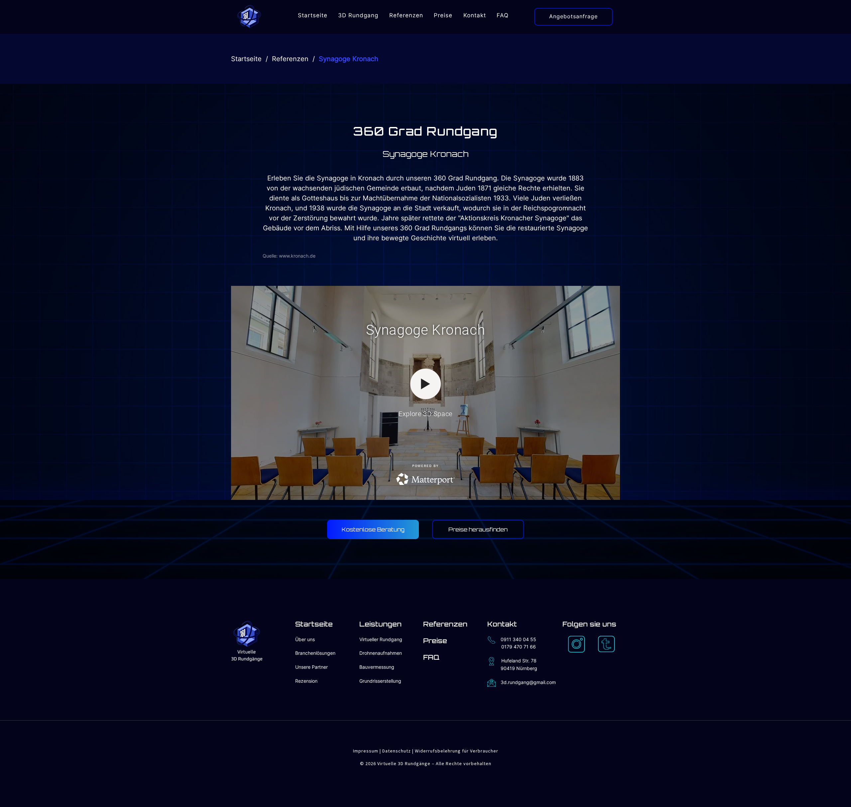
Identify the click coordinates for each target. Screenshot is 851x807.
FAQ (431, 657)
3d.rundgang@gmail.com (528, 682)
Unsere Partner (311, 667)
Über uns (305, 639)
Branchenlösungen (315, 653)
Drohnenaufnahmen (380, 653)
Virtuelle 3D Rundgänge (403, 763)
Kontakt (502, 624)
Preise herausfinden (478, 529)
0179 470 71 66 (518, 646)
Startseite (246, 59)
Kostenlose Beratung (373, 529)
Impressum (365, 751)
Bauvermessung (376, 667)
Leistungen (380, 624)
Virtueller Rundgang (380, 639)
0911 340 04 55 (518, 639)
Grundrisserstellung (380, 681)
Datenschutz (396, 751)
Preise (435, 640)
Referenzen (290, 59)
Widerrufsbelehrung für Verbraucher (456, 751)
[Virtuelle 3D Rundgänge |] (249, 15)
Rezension (306, 681)
